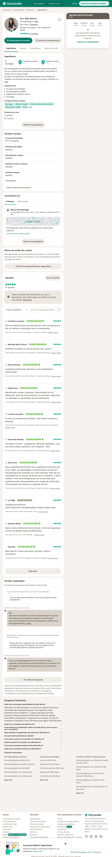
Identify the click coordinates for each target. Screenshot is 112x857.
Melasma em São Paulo (50, 764)
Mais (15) (8, 780)
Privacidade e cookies (11, 819)
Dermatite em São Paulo (50, 776)
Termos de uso (63, 832)
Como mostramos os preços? (18, 187)
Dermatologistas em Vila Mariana (18, 772)
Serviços (23, 48)
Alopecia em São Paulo (49, 772)
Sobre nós (7, 829)
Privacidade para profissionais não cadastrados (10, 824)
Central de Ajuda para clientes (69, 837)
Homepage (7, 10)
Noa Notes (64, 826)
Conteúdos (61, 829)
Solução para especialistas (68, 821)
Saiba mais (37, 851)
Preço (59, 819)
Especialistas (35, 819)
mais (6, 82)
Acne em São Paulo (48, 760)
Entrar (75, 3)
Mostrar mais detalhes (34, 125)
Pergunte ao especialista (40, 826)
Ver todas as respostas (33, 679)
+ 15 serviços (10, 180)
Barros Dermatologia (20, 210)
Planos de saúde (51, 48)
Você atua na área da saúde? (93, 3)
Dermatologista (18, 10)
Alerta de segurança (65, 834)
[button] (18, 40)
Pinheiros (43, 212)
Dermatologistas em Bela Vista (17, 760)
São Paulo (51, 212)
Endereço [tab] (10, 201)
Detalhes (15, 141)
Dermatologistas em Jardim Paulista (19, 764)
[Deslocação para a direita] (62, 48)
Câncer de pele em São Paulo (52, 768)
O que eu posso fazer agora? (18, 233)
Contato (6, 832)
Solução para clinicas (66, 824)
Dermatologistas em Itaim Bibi (17, 768)
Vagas (14, 834)
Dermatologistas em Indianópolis (18, 776)
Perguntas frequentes (39, 837)
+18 (30, 107)
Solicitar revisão (53, 332)
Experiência (11, 48)
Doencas (33, 834)
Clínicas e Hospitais (38, 821)
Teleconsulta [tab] (23, 201)
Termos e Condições (11, 837)
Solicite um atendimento (88, 42)
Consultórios (35, 48)
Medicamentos (36, 829)
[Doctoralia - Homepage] (16, 3)
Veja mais (37, 572)
